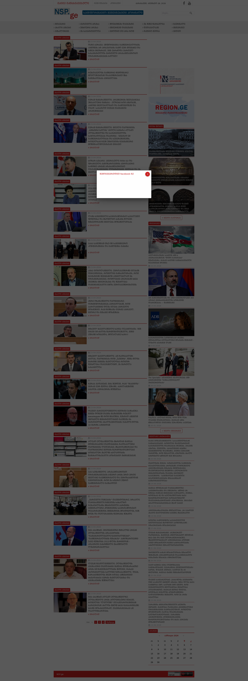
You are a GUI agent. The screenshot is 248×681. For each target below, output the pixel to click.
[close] (147, 174)
